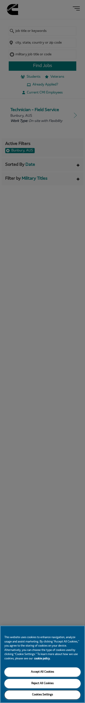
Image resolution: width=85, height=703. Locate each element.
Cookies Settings (42, 694)
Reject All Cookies (42, 683)
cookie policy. (42, 658)
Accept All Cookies (42, 671)
